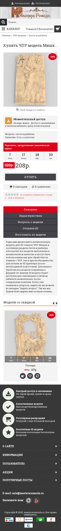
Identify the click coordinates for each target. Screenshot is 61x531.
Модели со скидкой (19, 302)
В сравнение (42, 186)
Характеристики (30, 215)
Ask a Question (16, 197)
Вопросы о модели (30, 222)
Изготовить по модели (30, 234)
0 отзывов (26, 194)
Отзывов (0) (30, 228)
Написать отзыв (43, 194)
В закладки (20, 186)
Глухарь (30, 365)
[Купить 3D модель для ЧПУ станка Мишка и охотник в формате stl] (30, 79)
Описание (30, 209)
